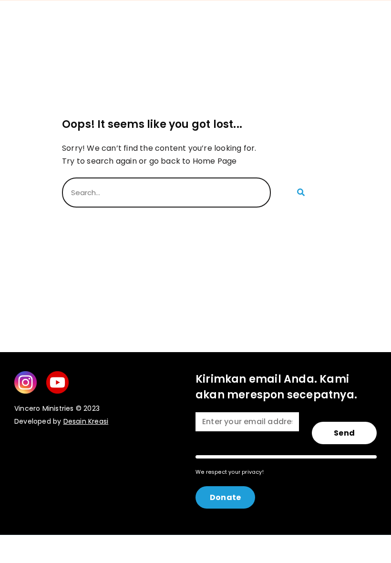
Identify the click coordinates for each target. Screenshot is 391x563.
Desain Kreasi (86, 421)
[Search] (300, 192)
